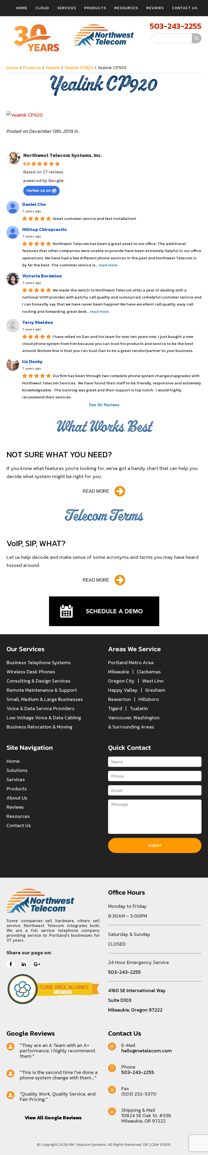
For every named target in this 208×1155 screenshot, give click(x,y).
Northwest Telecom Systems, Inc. (62, 155)
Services (66, 8)
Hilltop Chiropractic (44, 229)
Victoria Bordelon (42, 276)
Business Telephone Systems (38, 662)
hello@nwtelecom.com (146, 1050)
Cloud (42, 8)
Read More (96, 491)
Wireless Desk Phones (30, 671)
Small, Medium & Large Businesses (44, 699)
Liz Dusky (32, 361)
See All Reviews (104, 404)
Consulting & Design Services (38, 680)
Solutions (17, 770)
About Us (16, 797)
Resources (126, 8)
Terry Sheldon (37, 322)
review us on (39, 190)
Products (95, 8)
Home (21, 8)
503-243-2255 (176, 26)
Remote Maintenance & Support (41, 690)
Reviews (155, 8)
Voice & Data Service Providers (40, 708)
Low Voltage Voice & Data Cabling (43, 717)
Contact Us (184, 8)
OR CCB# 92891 (156, 1144)
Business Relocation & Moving (39, 726)
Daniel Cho (34, 204)
